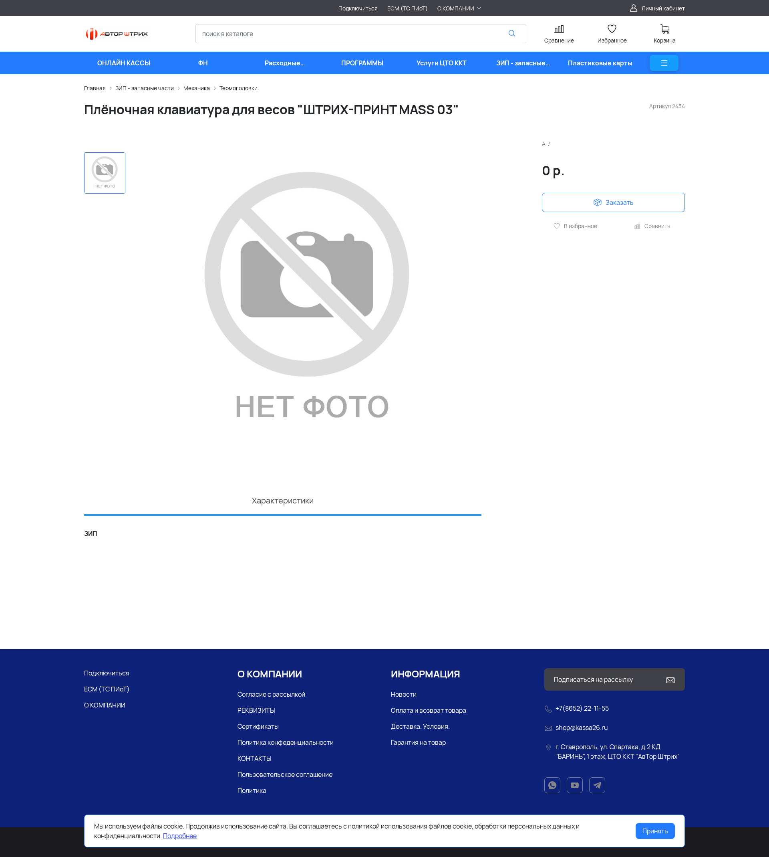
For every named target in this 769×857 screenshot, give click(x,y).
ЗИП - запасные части (144, 88)
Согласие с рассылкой (271, 694)
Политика (252, 790)
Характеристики (283, 500)
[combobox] (360, 33)
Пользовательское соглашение (285, 774)
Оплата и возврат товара (428, 710)
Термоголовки (238, 88)
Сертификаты (258, 726)
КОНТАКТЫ (255, 758)
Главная (95, 88)
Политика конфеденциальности (286, 742)
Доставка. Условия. (420, 726)
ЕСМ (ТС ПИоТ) (107, 689)
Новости (404, 694)
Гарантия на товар (418, 742)
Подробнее (180, 835)
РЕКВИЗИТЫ (256, 710)
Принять (655, 831)
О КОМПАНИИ (104, 705)
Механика (196, 88)
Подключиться (106, 673)
